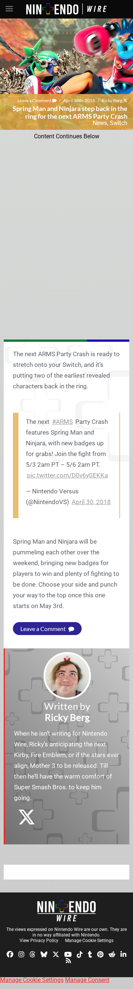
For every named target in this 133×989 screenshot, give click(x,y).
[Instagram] (21, 953)
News (100, 122)
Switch (118, 122)
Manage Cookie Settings (89, 940)
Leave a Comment (34, 100)
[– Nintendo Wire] (66, 910)
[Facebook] (10, 953)
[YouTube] (68, 953)
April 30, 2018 (91, 502)
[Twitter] (55, 953)
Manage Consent (87, 979)
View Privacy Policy (39, 940)
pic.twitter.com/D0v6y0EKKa (67, 475)
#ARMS (62, 421)
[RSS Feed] (68, 960)
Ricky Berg (112, 100)
